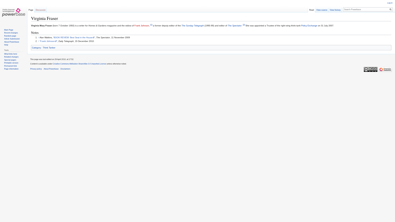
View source (321, 10)
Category (36, 47)
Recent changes (11, 33)
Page (31, 10)
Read (311, 10)
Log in (390, 3)
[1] (151, 25)
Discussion (41, 10)
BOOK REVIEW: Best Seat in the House (73, 37)
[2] (244, 25)
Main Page (8, 30)
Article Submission (12, 39)
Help (6, 45)
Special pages (10, 60)
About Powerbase (11, 42)
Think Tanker (49, 47)
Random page (10, 36)
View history (335, 10)
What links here (10, 54)
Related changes (11, 57)
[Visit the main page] (13, 12)
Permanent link (10, 66)
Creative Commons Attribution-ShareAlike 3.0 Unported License (79, 64)
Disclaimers (65, 69)
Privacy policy (36, 69)
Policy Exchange (309, 25)
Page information (11, 69)
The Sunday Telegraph (192, 25)
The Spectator (235, 25)
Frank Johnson (141, 25)
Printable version (11, 63)
